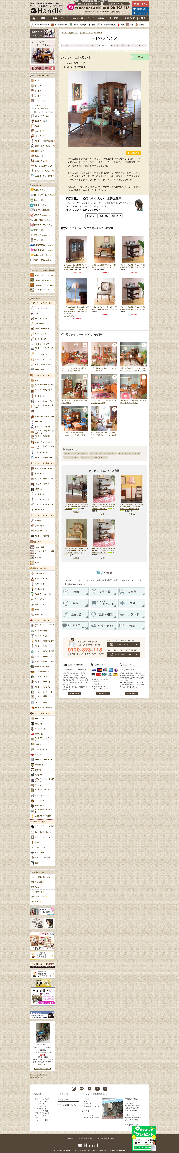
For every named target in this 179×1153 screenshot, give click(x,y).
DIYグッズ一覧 (38, 822)
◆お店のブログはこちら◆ (42, 1069)
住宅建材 (142, 25)
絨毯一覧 (36, 542)
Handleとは (88, 1101)
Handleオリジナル (44, 290)
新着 (43, 18)
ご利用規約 (69, 1138)
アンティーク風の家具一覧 (42, 463)
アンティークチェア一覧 (42, 303)
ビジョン (87, 1099)
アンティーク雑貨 (79, 25)
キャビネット (43, 1106)
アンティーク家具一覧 (41, 76)
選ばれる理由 (88, 1104)
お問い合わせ (143, 18)
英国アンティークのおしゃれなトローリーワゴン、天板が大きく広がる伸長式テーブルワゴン (104, 507)
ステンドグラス (40, 1108)
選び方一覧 (37, 185)
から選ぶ (39, 190)
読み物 (101, 18)
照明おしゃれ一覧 (39, 568)
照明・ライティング (42, 1113)
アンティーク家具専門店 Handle (95, 1094)
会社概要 (113, 18)
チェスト (41, 1104)
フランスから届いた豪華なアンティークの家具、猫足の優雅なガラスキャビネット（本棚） (76, 267)
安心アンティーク (59, 18)
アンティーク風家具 (108, 25)
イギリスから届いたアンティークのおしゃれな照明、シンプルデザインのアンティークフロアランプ (131, 507)
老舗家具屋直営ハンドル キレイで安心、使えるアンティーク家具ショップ (47, 8)
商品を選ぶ (38, 1094)
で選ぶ (42, 210)
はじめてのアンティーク (83, 18)
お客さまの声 (63, 1100)
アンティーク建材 (41, 1120)
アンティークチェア (42, 25)
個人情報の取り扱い (107, 1138)
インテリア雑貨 (40, 1115)
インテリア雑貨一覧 (40, 713)
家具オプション (39, 872)
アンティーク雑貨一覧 (41, 620)
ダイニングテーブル (40, 105)
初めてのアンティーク (91, 1106)
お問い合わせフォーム (137, 1125)
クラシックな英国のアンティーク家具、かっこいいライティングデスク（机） (104, 267)
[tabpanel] (104, 109)
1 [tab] (104, 149)
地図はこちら (42, 1064)
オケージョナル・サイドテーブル (44, 112)
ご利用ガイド (129, 18)
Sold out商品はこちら (37, 1077)
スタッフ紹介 (88, 1115)
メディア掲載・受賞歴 (91, 1117)
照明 (93, 25)
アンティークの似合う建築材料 (44, 270)
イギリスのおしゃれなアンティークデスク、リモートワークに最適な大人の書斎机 (76, 507)
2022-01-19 (98, 33)
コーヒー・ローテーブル (41, 108)
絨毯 (131, 25)
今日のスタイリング (86, 33)
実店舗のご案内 (131, 1099)
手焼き (44, 275)
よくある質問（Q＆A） (67, 1105)
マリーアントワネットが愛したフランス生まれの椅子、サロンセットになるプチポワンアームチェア (76, 550)
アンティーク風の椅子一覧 (42, 515)
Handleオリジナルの (44, 285)
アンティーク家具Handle (69, 33)
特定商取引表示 (86, 1138)
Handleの (42, 280)
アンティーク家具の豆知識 (38, 1075)
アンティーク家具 (61, 25)
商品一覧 (37, 299)
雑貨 (122, 25)
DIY (36, 1118)
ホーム (34, 18)
